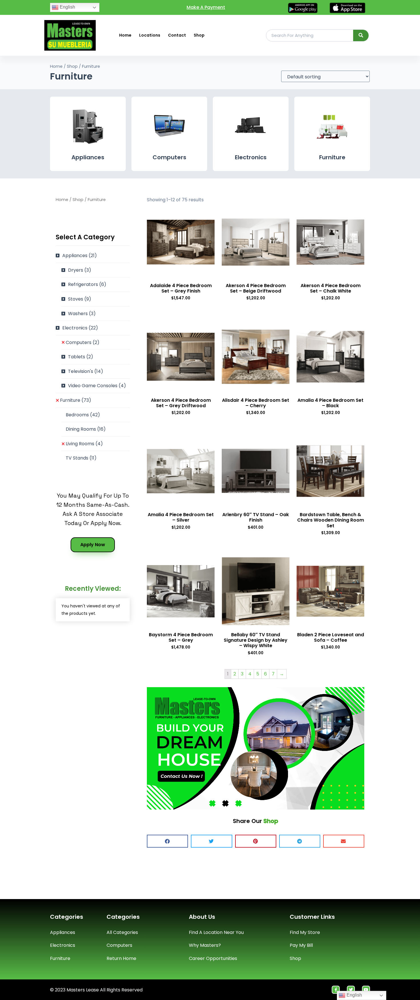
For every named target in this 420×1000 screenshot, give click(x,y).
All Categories (122, 932)
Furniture (332, 157)
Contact (177, 35)
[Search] (361, 35)
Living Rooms (84, 443)
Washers (82, 313)
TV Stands (81, 458)
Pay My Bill (301, 945)
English (67, 7)
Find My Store (305, 932)
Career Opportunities (213, 958)
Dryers (79, 270)
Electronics (251, 157)
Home (125, 35)
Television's (85, 371)
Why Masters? (205, 945)
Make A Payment (206, 7)
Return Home (121, 958)
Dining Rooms (86, 429)
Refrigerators (87, 284)
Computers (169, 157)
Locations (149, 35)
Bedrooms (83, 414)
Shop (199, 35)
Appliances (87, 157)
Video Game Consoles (97, 385)
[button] (167, 841)
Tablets (80, 356)
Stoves (79, 299)
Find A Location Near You (216, 932)
